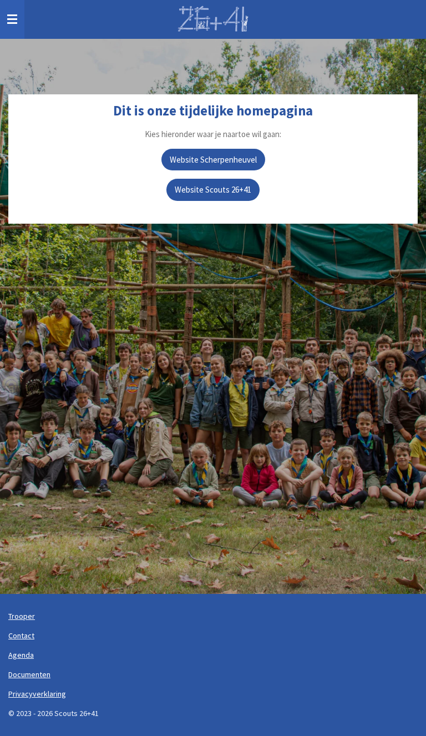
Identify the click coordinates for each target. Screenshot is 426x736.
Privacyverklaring (37, 694)
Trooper (21, 616)
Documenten (29, 674)
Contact (21, 636)
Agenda (21, 655)
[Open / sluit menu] (12, 19)
